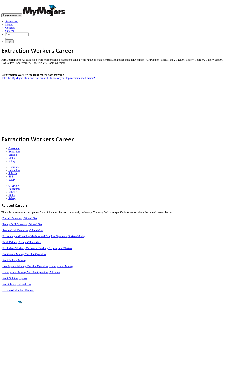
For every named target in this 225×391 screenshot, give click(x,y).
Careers (9, 30)
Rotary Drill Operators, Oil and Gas (22, 224)
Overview (14, 148)
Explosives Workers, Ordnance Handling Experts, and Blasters (37, 248)
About (5, 343)
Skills (11, 157)
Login (9, 41)
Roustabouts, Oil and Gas (16, 284)
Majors (9, 24)
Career (10, 329)
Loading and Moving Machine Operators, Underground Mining (37, 266)
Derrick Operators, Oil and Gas (19, 218)
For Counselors (9, 352)
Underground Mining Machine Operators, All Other (31, 272)
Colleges (10, 27)
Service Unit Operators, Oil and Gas (22, 230)
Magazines (7, 359)
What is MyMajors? (12, 349)
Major (9, 314)
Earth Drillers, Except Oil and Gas (21, 242)
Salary (11, 161)
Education (14, 151)
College (10, 322)
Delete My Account (12, 362)
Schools (12, 154)
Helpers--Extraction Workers (18, 290)
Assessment (11, 21)
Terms (4, 386)
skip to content (216, 2)
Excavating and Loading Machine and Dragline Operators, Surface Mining (43, 236)
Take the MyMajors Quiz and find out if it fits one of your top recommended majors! (48, 78)
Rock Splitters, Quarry (14, 278)
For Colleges (8, 356)
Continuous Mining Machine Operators (24, 254)
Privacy (14, 386)
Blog (4, 365)
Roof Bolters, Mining (14, 260)
